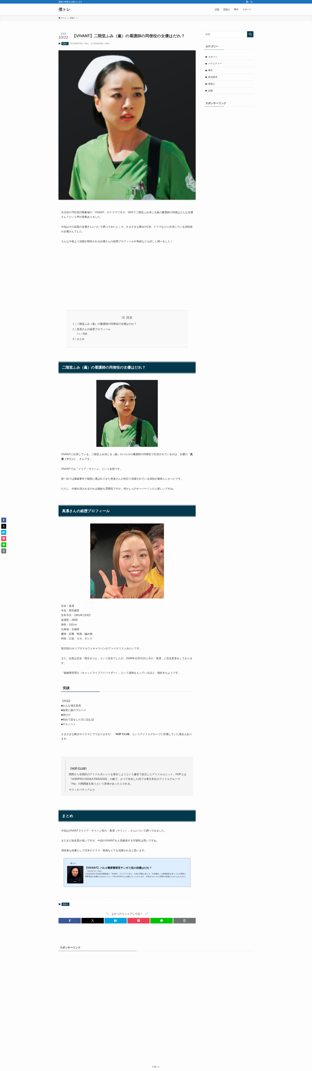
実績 (85, 333)
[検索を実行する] (250, 34)
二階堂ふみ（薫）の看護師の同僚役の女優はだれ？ (106, 323)
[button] (69, 920)
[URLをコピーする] (184, 920)
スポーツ (212, 57)
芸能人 (65, 43)
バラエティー (215, 63)
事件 (210, 70)
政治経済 (212, 77)
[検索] (251, 2)
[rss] (247, 2)
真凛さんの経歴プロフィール (93, 329)
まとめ (80, 339)
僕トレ (64, 9)
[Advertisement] (127, 277)
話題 (210, 90)
